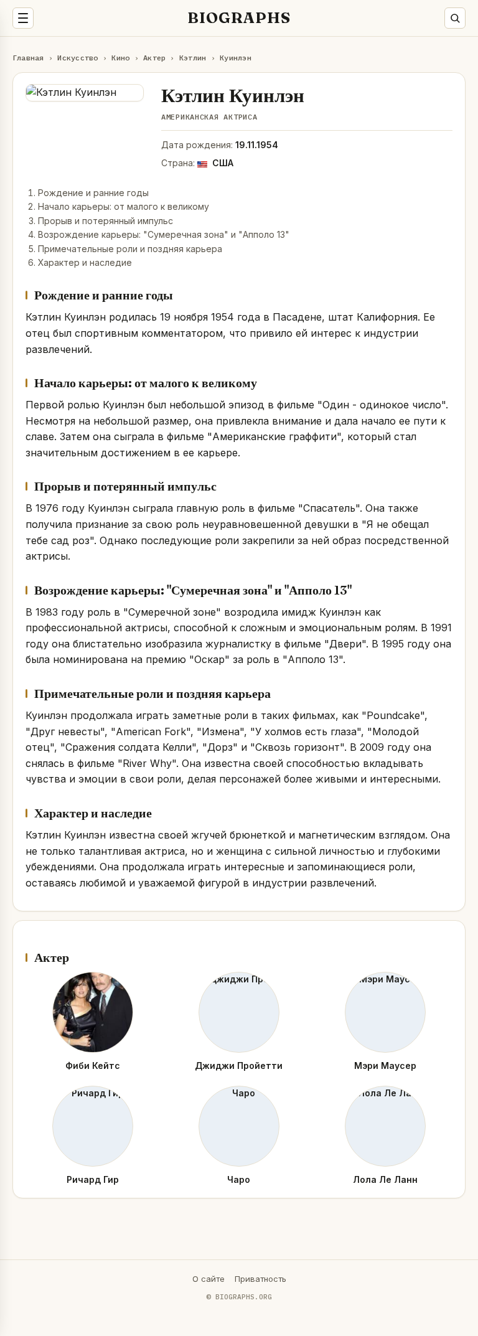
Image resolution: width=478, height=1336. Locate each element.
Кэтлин (192, 57)
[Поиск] (455, 18)
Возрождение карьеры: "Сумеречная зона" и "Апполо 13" (163, 234)
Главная (28, 57)
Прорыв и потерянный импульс (105, 220)
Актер (154, 57)
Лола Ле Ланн (385, 1179)
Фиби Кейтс (92, 1065)
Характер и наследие (85, 262)
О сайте (208, 1279)
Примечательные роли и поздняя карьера (130, 248)
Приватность (260, 1279)
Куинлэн (235, 57)
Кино (120, 57)
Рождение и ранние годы (93, 192)
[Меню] (23, 18)
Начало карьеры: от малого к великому (123, 206)
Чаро (238, 1179)
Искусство (77, 57)
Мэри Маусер (385, 1065)
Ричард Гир (93, 1179)
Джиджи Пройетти (239, 1065)
